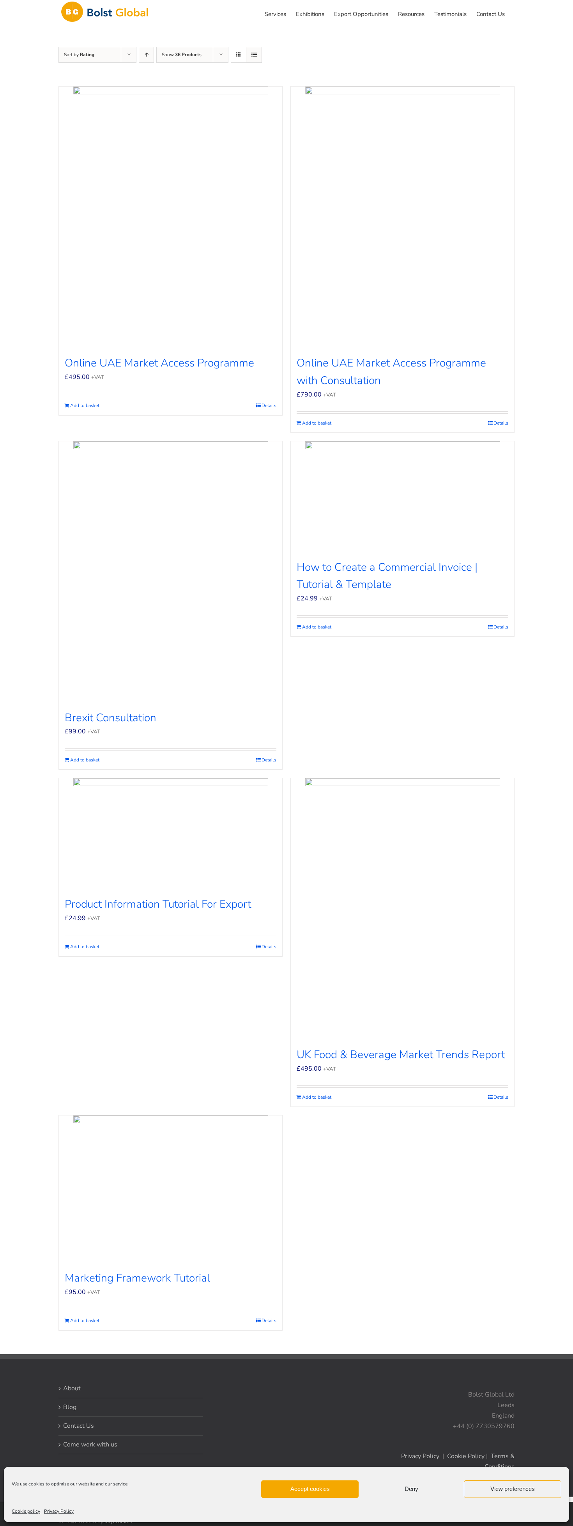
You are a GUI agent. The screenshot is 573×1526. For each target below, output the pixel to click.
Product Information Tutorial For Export (158, 904)
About (72, 1388)
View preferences (512, 1488)
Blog (69, 1407)
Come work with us (90, 1444)
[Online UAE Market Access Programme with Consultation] (402, 217)
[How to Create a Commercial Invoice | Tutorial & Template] (402, 496)
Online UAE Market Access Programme (159, 363)
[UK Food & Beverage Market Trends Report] (402, 908)
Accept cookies (310, 1488)
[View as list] (254, 54)
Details (269, 405)
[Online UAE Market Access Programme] (170, 217)
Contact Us (78, 1426)
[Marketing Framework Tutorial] (170, 1188)
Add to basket (84, 405)
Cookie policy (26, 1511)
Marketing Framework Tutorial (137, 1278)
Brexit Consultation (110, 717)
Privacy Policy (59, 1511)
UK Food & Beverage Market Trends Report (401, 1054)
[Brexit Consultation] (170, 571)
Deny (411, 1488)
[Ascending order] (146, 55)
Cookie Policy (466, 1456)
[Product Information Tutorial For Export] (170, 833)
